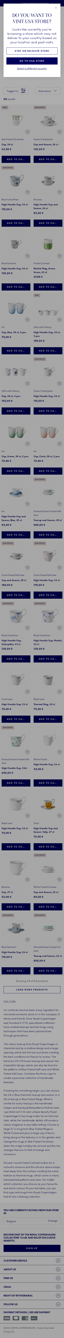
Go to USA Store (32, 61)
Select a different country (32, 68)
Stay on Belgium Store (32, 51)
